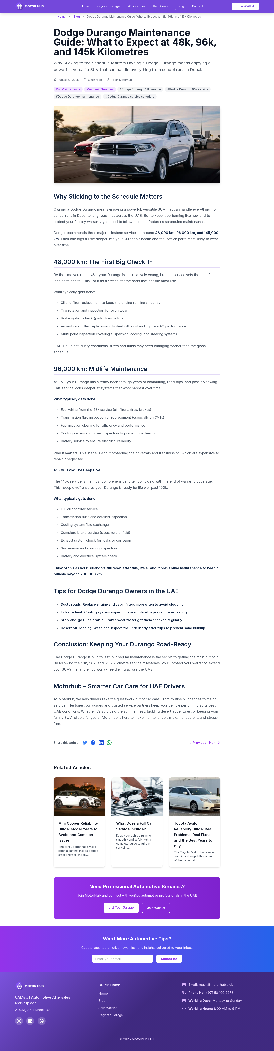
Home (85, 6)
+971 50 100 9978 (219, 993)
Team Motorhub (121, 79)
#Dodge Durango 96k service (187, 89)
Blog (181, 6)
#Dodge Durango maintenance (77, 96)
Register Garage (108, 6)
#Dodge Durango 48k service (140, 89)
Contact (197, 6)
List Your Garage (121, 907)
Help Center (161, 6)
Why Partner (136, 6)
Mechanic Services (100, 89)
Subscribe (169, 959)
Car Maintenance (68, 89)
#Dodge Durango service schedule (130, 96)
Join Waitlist (245, 6)
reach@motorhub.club (216, 985)
